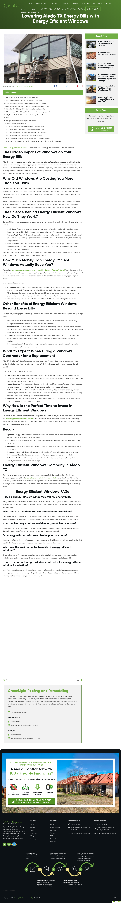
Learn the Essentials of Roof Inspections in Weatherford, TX (106, 88)
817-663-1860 (93, 8)
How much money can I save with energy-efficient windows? (28, 132)
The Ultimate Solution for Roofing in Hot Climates (106, 43)
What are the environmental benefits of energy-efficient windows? (29, 138)
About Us (53, 4)
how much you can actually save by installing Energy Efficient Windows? (38, 270)
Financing (76, 4)
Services (64, 4)
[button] (59, 86)
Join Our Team (68, 8)
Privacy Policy (113, 898)
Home (30, 4)
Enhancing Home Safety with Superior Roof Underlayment (106, 65)
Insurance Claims (89, 4)
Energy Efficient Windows (25, 86)
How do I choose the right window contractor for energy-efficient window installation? (35, 141)
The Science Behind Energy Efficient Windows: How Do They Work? (27, 103)
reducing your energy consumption (19, 419)
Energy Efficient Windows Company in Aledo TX (21, 120)
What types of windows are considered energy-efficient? (26, 129)
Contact (80, 8)
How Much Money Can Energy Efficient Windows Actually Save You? (27, 106)
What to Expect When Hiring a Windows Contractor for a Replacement (28, 112)
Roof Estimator (105, 4)
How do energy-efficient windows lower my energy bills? (26, 126)
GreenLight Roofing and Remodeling (23, 898)
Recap (8, 118)
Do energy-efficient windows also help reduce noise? (25, 135)
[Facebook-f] (4, 844)
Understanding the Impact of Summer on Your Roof (106, 99)
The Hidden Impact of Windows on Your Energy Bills (22, 97)
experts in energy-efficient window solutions (41, 478)
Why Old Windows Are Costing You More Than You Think (24, 100)
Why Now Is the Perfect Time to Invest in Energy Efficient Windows (26, 115)
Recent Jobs (46, 8)
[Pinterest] (9, 844)
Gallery (57, 8)
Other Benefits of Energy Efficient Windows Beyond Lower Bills (25, 109)
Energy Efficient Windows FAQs (16, 123)
